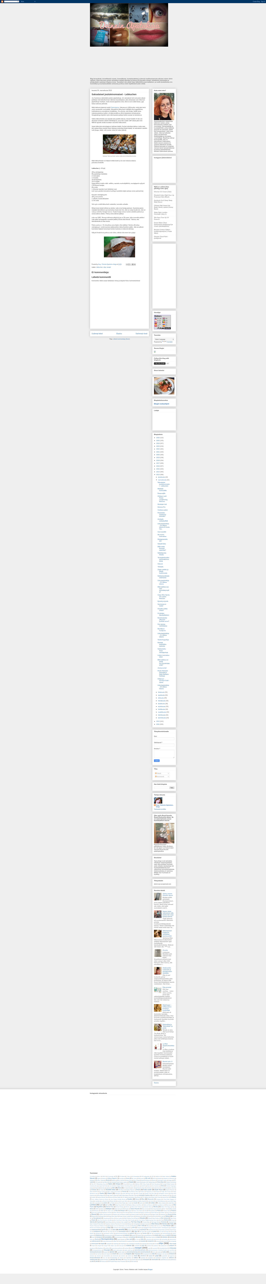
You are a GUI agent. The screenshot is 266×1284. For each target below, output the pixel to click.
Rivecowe (147, 1214)
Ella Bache (121, 1189)
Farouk (124, 1191)
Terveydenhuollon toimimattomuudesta (163, 559)
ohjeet (93, 1245)
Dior (113, 1188)
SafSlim (144, 1216)
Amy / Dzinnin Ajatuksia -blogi (165, 806)
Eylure (91, 1191)
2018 (158, 460)
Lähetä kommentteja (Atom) (121, 339)
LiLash (135, 1203)
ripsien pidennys (128, 1250)
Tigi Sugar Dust (155, 1222)
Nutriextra (96, 1210)
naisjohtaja (116, 1243)
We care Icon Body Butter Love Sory (121, 1225)
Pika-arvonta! (167, 987)
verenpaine (146, 1259)
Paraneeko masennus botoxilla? (162, 514)
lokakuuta (161, 692)
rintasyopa (173, 1248)
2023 (158, 446)
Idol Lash (174, 1195)
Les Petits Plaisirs (121, 1203)
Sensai (168, 1216)
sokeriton (123, 1255)
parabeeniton (164, 1245)
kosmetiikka (108, 1237)
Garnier (102, 1193)
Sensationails (97, 1218)
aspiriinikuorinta (152, 1229)
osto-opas (121, 1245)
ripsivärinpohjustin (145, 1252)
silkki (153, 1253)
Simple (93, 1220)
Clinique (118, 1184)
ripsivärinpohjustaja (132, 1252)
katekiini (134, 1235)
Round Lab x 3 (167, 1061)
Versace (164, 1224)
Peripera (173, 1210)
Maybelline (99, 1207)
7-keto (128, 1176)
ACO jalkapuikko (145, 1176)
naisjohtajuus (123, 1243)
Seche (154, 1216)
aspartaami (143, 1229)
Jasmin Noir (165, 1197)
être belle (134, 1261)
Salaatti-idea (162, 544)
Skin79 (160, 1220)
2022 (158, 449)
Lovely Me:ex (171, 1203)
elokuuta (161, 698)
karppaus (127, 1235)
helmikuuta (162, 715)
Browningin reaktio (162, 1180)
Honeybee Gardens (144, 1195)
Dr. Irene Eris (173, 1187)
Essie (138, 1189)
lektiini (91, 1239)
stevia (135, 1256)
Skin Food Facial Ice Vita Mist (105, 1220)
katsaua (140, 1235)
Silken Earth (173, 1218)
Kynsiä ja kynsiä (163, 601)
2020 (158, 455)
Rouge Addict (95, 1216)
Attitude (104, 1178)
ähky (128, 1261)
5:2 (116, 1176)
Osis (145, 1210)
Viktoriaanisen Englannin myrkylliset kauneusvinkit (167, 933)
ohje (104, 267)
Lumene (93, 1205)
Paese (159, 1210)
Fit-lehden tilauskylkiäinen (163, 614)
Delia (162, 1185)
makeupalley (164, 1239)
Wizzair (152, 1225)
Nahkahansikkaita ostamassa (163, 577)
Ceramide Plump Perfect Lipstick (119, 1182)
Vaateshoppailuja (163, 640)
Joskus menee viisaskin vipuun (168, 894)
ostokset (128, 1245)
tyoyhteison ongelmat (161, 1257)
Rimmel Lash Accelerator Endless (121, 1214)
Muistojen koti (162, 504)
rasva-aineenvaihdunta (117, 1248)
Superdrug (100, 1222)
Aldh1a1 (158, 1176)
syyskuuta (161, 695)
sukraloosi (143, 1255)
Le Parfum (112, 1203)
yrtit (92, 1261)
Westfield (134, 1225)
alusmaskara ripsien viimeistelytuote (160, 1227)
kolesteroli (99, 1237)
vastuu (119, 1259)
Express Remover (170, 1189)
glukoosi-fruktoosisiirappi (121, 1233)
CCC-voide (97, 1182)
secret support (106, 1253)
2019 (158, 457)
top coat (105, 1257)
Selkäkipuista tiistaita (162, 554)
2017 (158, 463)
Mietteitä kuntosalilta (162, 489)
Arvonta (165, 950)
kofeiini (169, 1235)
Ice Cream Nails (161, 1195)
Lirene (146, 1203)
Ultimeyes (129, 1223)
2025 (158, 440)
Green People (139, 1193)
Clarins (110, 1184)
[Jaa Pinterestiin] (135, 264)
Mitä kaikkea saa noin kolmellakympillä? (163, 589)
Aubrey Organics (112, 1178)
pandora (149, 1245)
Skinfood (166, 1220)
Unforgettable (137, 1223)
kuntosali (132, 1237)
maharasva (148, 1239)
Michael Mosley (119, 1206)
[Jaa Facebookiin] (133, 264)
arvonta (121, 1229)
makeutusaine (172, 1239)
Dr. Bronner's (157, 1187)
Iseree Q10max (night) (115, 1197)
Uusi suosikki (162, 532)
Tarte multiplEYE (125, 1222)
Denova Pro (161, 507)
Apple (98, 1178)
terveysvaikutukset (95, 1257)
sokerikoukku (115, 1255)
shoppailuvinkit (146, 1253)
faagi (167, 1231)
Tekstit (158, 773)
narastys (151, 1243)
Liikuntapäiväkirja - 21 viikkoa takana (163, 635)
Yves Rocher (167, 1225)
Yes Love (158, 1225)
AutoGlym (121, 1178)
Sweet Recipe (108, 1222)
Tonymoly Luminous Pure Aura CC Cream (115, 1223)
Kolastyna (158, 1199)
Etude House (159, 1189)
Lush (101, 1205)
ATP (153, 1176)
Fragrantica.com (150, 1191)
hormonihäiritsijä (166, 1233)
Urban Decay (155, 1224)
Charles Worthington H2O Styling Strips (145, 1182)
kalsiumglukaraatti (118, 1235)
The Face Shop (135, 1222)
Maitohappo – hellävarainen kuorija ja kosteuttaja (167, 1007)
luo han (137, 1239)
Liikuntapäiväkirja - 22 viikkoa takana (163, 582)
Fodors (142, 1191)
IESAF (153, 1195)
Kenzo (137, 1199)
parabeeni (155, 1245)
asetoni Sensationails (133, 1229)
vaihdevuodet (94, 1259)
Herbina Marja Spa (100, 1195)
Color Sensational (156, 1184)
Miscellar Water (147, 1206)
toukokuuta (162, 706)
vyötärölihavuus (164, 1259)
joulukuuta (161, 477)
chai (116, 1231)
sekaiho (114, 1253)
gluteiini (138, 1233)
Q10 (175, 1212)
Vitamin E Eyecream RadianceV (97, 1225)
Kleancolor (151, 1199)
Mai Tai (124, 1205)
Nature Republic (135, 1208)
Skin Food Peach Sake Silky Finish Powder (124, 1220)
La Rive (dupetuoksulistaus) (168, 1045)
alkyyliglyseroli (146, 1227)
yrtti (97, 1261)
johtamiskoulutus (108, 1235)
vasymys (134, 1259)
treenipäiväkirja (113, 1257)
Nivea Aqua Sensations (156, 1208)
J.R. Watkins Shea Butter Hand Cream (151, 1197)
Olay (116, 1210)
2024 (158, 443)
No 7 (165, 1208)
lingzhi (118, 1239)
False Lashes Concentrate (113, 1191)
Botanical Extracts (145, 1180)
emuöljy (148, 1231)
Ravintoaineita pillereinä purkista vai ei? (163, 619)
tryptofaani (128, 1257)
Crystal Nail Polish (103, 1185)
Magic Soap (118, 1205)
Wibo (148, 1225)
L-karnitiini (97, 1201)
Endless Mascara (130, 1189)
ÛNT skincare (103, 1261)
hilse (150, 1233)
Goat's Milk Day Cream (128, 1193)
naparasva (144, 1243)
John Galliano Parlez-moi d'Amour (100, 1199)
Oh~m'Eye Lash (109, 1210)
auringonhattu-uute (162, 1229)
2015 (158, 469)
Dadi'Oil (143, 1185)
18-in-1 (98, 1176)
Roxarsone (138, 1216)
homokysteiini (157, 1233)
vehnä (139, 1259)
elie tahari (142, 1231)
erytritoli (154, 1231)
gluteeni (132, 1233)
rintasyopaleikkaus (97, 1250)
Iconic (168, 1195)
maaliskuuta (162, 712)
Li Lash (129, 1203)
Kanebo (129, 1199)
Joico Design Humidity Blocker (118, 1199)
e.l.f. (129, 1231)
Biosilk (108, 1180)
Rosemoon (163, 1214)
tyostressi (143, 1257)
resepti (109, 267)
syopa (150, 1255)
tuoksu (136, 1257)
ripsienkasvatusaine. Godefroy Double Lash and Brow (161, 1250)
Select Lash (161, 1216)
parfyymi (171, 1245)
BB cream (134, 1178)
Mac (111, 1205)
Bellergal (92, 1180)
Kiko (143, 1199)
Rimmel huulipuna (135, 1214)
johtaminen (99, 1235)
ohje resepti (172, 1243)
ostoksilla (137, 1245)
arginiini (103, 1229)
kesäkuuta (161, 703)
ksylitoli (126, 1237)
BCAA (154, 1178)
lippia (123, 1239)
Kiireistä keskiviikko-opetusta (162, 644)
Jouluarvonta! (162, 668)
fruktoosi (172, 1231)
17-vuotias (92, 1176)
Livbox (153, 1203)
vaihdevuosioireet (104, 1259)
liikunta (97, 1239)
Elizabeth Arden (110, 1189)
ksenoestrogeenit (119, 1237)
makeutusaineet (95, 1241)
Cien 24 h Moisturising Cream (99, 1184)
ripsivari (106, 1252)
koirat (93, 1237)
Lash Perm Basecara (160, 1201)
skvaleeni (99, 1255)
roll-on (154, 1252)
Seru (113, 1218)
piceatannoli (93, 1248)
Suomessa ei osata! (162, 605)
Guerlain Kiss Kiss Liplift (150, 1193)
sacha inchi (171, 1252)
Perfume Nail (166, 1210)
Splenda (92, 1222)
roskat (159, 1252)
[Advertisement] (133, 62)
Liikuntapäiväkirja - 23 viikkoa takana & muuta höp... (164, 526)
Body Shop (129, 1180)
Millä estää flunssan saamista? (162, 548)
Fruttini (157, 1191)
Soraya (173, 1220)
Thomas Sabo (146, 1222)
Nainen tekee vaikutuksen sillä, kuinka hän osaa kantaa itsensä (168, 913)
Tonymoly (163, 1222)
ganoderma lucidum (108, 1233)
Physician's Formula (107, 1212)
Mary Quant (169, 1205)
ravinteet (126, 1248)
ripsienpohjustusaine (96, 1252)
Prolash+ (163, 1212)
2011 (158, 724)
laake (158, 1237)
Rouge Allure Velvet (112, 1216)
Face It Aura (102, 1191)
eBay (135, 1231)
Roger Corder (155, 1214)
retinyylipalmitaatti (164, 1248)
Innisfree (93, 1197)
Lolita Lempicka (162, 1203)
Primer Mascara (155, 1212)
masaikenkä (130, 1241)
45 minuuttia (110, 1176)
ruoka (164, 1252)
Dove (119, 1188)
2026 (158, 437)
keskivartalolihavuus (148, 1235)
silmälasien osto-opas (162, 1253)
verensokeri (155, 1259)
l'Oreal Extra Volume (150, 1237)
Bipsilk (113, 1180)
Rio (142, 1214)
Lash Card (150, 1201)
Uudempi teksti (97, 333)
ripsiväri (112, 1252)
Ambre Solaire (165, 1176)
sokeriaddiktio (106, 1255)
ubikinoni (171, 1257)
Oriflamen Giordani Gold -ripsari (163, 680)
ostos (142, 1245)
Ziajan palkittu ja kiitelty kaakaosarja (163, 571)
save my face (98, 1253)
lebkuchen (99, 267)
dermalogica (122, 1231)
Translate (169, 342)
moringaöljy (173, 1241)
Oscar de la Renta (138, 1210)
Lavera (105, 1203)
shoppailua (137, 1253)
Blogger (150, 1269)
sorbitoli (129, 1255)
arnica (109, 1229)
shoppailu (128, 1254)
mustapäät (108, 1243)
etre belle (161, 1231)
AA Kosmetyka (135, 1176)
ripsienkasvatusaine (140, 1250)
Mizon (91, 1208)
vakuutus (112, 1259)
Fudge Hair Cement (166, 1191)
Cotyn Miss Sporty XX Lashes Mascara (164, 596)
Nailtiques (109, 1208)
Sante (149, 1216)
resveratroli (155, 1248)
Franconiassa (115, 107)
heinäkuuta (162, 701)
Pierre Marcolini (117, 1212)
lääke (142, 1239)
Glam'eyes (117, 1193)
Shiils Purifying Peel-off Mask (131, 1218)
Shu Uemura (164, 1218)
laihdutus (164, 1237)
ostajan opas (113, 1245)
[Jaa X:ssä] (131, 264)
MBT (107, 1205)
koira (174, 1235)
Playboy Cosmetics (144, 1212)
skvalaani (92, 1255)
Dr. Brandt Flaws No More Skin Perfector (142, 1187)
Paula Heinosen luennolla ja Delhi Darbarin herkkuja (163, 673)
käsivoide (140, 1237)
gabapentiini (99, 1233)
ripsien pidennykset (118, 1250)
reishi (132, 1248)
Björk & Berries (120, 1180)
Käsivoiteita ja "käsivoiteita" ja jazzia (167, 1026)
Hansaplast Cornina (163, 1193)
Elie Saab (101, 1189)
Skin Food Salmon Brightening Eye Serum (146, 1220)
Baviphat (160, 1178)
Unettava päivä (162, 510)
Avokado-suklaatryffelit (163, 520)
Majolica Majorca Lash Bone (135, 1205)
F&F (96, 1191)
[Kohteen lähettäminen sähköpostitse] (127, 264)
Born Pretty (136, 1180)
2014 (158, 472)
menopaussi (159, 1241)
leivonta (172, 1237)
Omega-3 (122, 1210)
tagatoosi (172, 1255)
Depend (97, 1187)
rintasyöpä (107, 1250)
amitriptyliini (173, 1227)
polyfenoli (107, 1248)
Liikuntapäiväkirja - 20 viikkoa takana (163, 687)
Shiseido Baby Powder (153, 1218)
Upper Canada (145, 1223)
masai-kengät (122, 1241)
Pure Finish (169, 1212)
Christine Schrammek (171, 1182)
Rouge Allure (103, 1216)
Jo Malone (173, 1197)
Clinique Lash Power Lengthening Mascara (162, 498)
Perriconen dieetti (96, 1212)
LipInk (141, 1203)
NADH (96, 1208)
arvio (114, 1229)
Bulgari (170, 1180)
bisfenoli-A (105, 1231)
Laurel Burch (98, 1203)
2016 (158, 466)
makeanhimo (156, 1239)
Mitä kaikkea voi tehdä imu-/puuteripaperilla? (164, 662)
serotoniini (121, 1253)
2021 (158, 452)
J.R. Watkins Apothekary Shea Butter (131, 1197)
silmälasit (171, 1253)
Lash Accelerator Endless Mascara (138, 1201)
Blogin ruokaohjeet (161, 404)
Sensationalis (106, 1218)
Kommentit (160, 776)
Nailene (102, 1208)
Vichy (171, 1224)
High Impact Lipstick (112, 1195)
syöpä (156, 1256)
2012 (158, 721)
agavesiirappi (127, 1227)
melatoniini (151, 1241)
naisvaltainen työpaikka (134, 1243)
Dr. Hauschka (165, 1187)
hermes (145, 1233)
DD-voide (137, 1185)
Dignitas (108, 1187)
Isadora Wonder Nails (103, 1197)
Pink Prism (125, 1212)
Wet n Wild (141, 1225)
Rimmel (94, 1214)
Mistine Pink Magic (165, 1206)
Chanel (131, 1182)
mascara (137, 1241)
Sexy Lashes (119, 1218)
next (156, 1243)
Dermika (103, 1187)
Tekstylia (160, 566)
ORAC (102, 1210)
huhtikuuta (161, 709)
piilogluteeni (100, 1248)
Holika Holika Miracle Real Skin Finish (128, 1195)
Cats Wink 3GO (106, 1182)
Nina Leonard (145, 1208)
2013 (158, 474)
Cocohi (125, 1184)
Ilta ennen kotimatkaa (162, 535)
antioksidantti (95, 1229)
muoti (102, 1243)
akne (133, 1227)
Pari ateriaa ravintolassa (162, 625)
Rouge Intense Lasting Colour (126, 1216)
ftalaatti (91, 1233)
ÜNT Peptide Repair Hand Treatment (117, 1261)
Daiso (148, 1185)
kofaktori (163, 1235)
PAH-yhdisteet (151, 1210)
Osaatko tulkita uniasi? (162, 609)
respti (149, 1248)
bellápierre (97, 1231)
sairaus (91, 1253)
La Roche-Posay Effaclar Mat (109, 1201)
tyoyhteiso (150, 1257)
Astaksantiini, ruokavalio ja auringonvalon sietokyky (167, 970)
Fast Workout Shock (134, 1191)
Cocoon (131, 1184)
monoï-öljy (166, 1241)
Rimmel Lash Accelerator (105, 1214)
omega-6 (99, 1245)
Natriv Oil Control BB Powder (122, 1208)
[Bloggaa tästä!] (129, 264)
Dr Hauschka (127, 1187)
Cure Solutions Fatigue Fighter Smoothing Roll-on (121, 1185)
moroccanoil (94, 1243)
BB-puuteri (140, 1178)
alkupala (139, 1227)
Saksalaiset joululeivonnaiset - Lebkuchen (164, 484)
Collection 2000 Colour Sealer (142, 1184)
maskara (143, 1241)
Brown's (154, 1180)
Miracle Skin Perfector (136, 1206)
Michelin (127, 1206)
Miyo (173, 1206)
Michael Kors (110, 1206)
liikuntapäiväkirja (107, 1239)
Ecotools (94, 1189)
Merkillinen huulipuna (162, 629)
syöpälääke (164, 1255)
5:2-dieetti (122, 1176)
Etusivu (119, 333)
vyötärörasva (173, 1259)
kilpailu (157, 1235)
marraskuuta (162, 480)
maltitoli (115, 1241)
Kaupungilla (161, 493)
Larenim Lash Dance (123, 1201)
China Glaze (160, 1182)
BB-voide (148, 1178)
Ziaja (108, 1227)
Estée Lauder (147, 1189)
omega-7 (106, 1245)
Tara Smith (116, 1222)
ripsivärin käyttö (121, 1252)
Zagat (104, 1227)
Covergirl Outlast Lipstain (168, 1184)
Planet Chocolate (134, 1212)
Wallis (108, 1225)
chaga (111, 1231)
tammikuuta (162, 718)
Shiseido (142, 1218)
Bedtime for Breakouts (169, 1178)
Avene (128, 1178)
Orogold (130, 1210)
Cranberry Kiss (93, 1185)
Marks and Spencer (148, 1205)
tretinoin (122, 1257)
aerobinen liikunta (117, 1227)
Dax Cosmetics (155, 1185)
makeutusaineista (107, 1241)
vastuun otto (127, 1259)
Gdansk (160, 564)
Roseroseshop (172, 1214)
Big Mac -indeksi (100, 1180)
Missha (155, 1207)
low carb (129, 1239)
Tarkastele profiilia (160, 809)
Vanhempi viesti (141, 333)
